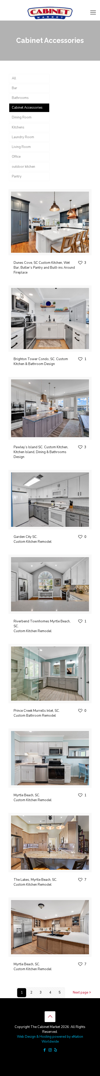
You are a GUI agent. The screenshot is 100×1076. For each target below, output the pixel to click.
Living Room (21, 147)
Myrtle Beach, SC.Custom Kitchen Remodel (33, 797)
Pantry (17, 176)
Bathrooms (20, 98)
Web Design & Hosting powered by (44, 1036)
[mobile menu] (93, 12)
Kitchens (18, 127)
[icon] (55, 1050)
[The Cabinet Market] (50, 12)
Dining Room (22, 117)
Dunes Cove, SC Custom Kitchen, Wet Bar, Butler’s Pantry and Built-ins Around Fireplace (44, 267)
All (14, 78)
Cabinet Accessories (27, 107)
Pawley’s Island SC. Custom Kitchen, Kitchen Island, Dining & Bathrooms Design (41, 452)
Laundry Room (23, 137)
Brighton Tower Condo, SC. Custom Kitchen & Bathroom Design (41, 361)
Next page (80, 992)
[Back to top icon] (50, 1016)
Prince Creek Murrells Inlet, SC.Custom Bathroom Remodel (37, 713)
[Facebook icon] (45, 1050)
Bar (14, 88)
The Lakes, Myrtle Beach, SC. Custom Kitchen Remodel (35, 882)
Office (16, 156)
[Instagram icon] (50, 1050)
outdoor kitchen (23, 166)
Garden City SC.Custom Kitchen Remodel (33, 539)
